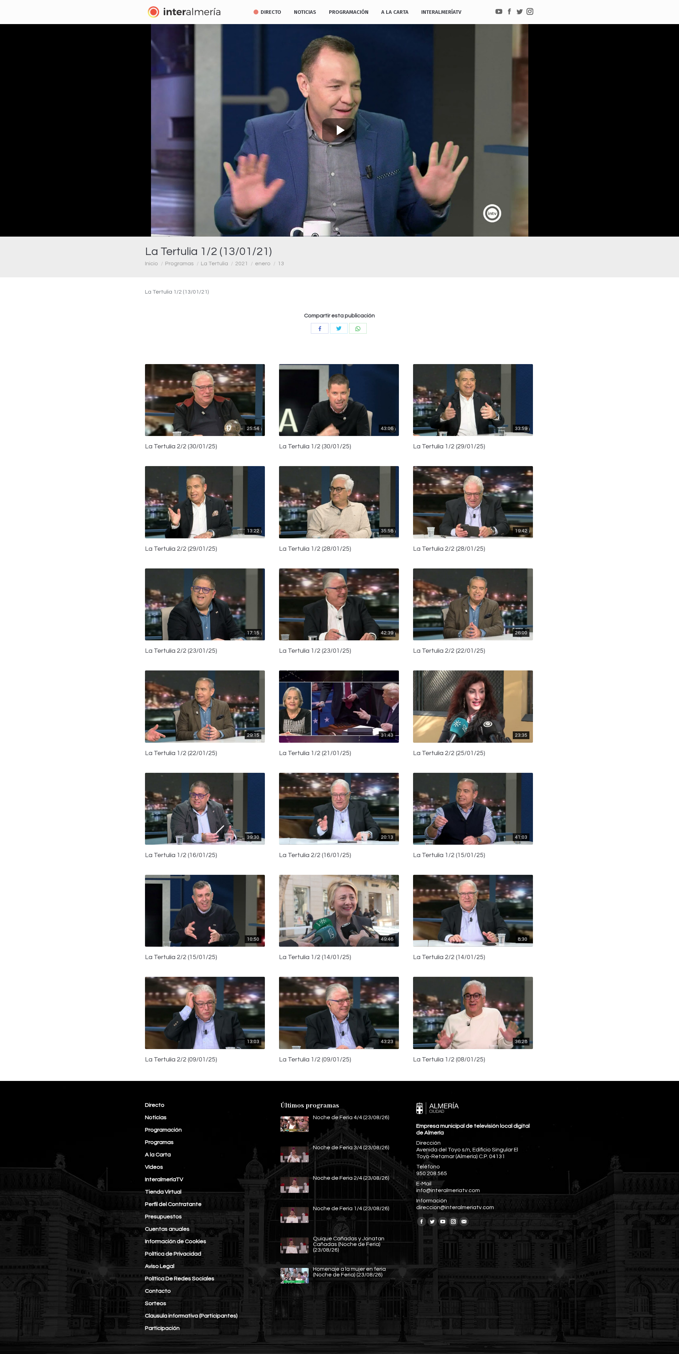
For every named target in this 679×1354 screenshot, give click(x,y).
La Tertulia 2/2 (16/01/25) (315, 855)
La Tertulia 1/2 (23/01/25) (315, 651)
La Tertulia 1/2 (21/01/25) (315, 753)
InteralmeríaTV (164, 1179)
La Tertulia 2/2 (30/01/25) (181, 446)
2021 (241, 263)
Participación (162, 1328)
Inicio (151, 263)
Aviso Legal (159, 1266)
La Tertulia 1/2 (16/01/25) (181, 855)
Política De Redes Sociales (179, 1278)
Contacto (158, 1291)
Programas (179, 263)
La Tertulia (214, 263)
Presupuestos (163, 1216)
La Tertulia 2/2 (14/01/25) (449, 957)
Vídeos (154, 1167)
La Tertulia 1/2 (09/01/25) (315, 1059)
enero (263, 263)
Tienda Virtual (163, 1192)
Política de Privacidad (173, 1254)
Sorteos (155, 1303)
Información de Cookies (175, 1241)
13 (281, 263)
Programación (163, 1130)
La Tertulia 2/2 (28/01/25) (449, 549)
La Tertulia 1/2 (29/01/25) (449, 446)
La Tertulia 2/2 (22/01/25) (449, 651)
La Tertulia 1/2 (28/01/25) (315, 549)
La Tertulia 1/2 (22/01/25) (181, 753)
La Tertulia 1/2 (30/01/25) (315, 446)
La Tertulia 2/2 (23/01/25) (181, 651)
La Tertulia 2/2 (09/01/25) (181, 1059)
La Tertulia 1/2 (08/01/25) (449, 1059)
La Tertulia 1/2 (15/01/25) (449, 855)
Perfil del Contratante (173, 1204)
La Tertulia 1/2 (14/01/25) (315, 957)
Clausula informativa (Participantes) (191, 1316)
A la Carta (158, 1154)
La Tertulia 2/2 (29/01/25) (181, 549)
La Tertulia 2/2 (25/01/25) (449, 753)
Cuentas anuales (167, 1229)
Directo (154, 1105)
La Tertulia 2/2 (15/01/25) (181, 957)
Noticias (156, 1117)
